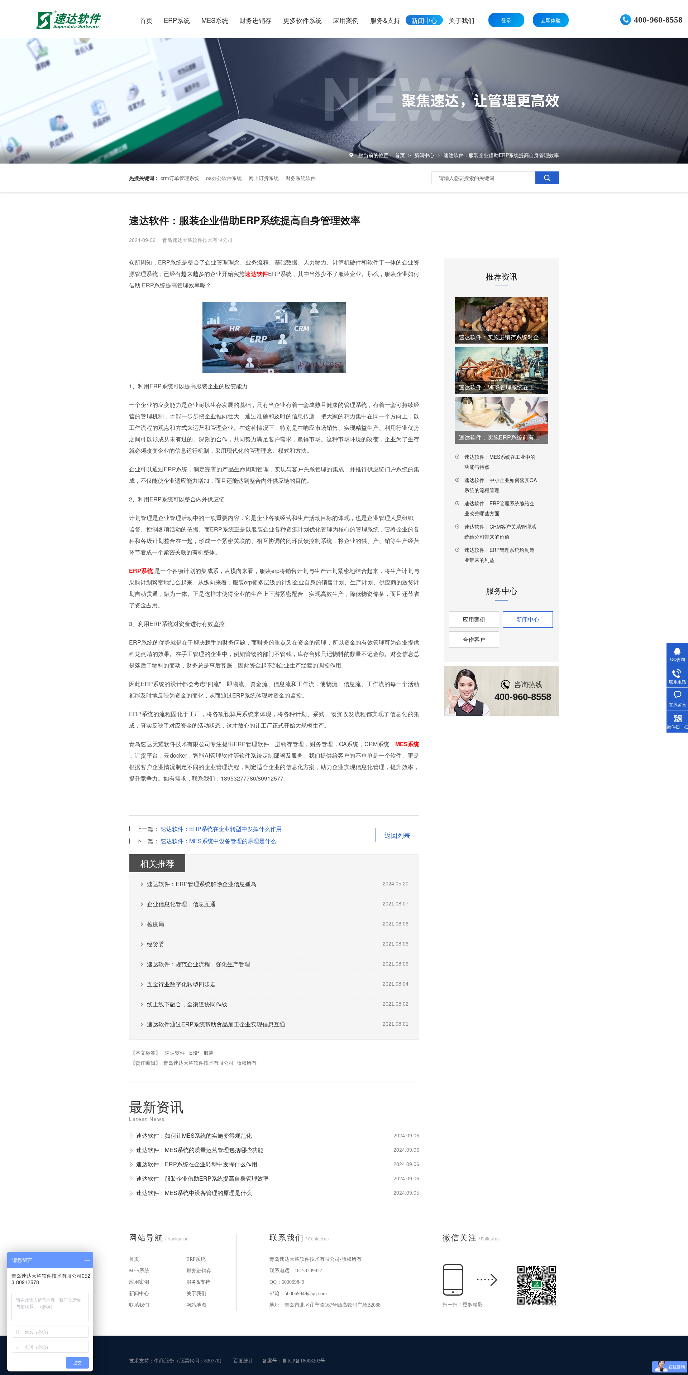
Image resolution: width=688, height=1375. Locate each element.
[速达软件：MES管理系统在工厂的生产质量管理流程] (501, 370)
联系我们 (139, 1305)
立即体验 (551, 20)
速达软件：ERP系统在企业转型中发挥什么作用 (221, 829)
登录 (506, 20)
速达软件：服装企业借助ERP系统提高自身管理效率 (501, 155)
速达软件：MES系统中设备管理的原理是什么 (218, 841)
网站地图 (196, 1305)
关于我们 (196, 1293)
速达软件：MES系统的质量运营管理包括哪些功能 (199, 1150)
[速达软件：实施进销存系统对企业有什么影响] (501, 320)
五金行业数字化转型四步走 (181, 984)
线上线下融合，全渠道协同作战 (187, 1004)
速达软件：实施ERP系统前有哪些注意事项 (502, 437)
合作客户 (474, 639)
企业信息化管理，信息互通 (181, 904)
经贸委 (155, 944)
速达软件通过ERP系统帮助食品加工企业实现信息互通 (216, 1024)
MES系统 (139, 1270)
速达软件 (175, 1052)
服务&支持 (198, 1282)
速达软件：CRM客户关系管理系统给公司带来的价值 (500, 531)
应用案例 (474, 619)
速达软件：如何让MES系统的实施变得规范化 (194, 1135)
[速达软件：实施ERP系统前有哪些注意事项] (501, 420)
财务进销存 (198, 1270)
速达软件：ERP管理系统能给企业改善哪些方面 (499, 508)
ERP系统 (196, 1259)
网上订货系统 (264, 177)
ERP (194, 1052)
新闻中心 (425, 155)
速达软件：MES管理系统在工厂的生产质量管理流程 (502, 387)
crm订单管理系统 (180, 177)
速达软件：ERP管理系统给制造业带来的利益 (499, 554)
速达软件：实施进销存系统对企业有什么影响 (502, 337)
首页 (400, 155)
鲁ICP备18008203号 (303, 1361)
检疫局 (155, 924)
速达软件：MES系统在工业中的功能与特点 (499, 461)
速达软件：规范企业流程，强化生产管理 (198, 964)
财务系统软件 (301, 177)
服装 (209, 1052)
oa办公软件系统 (224, 177)
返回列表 (397, 835)
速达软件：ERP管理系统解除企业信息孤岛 (202, 884)
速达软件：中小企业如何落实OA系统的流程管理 (500, 485)
